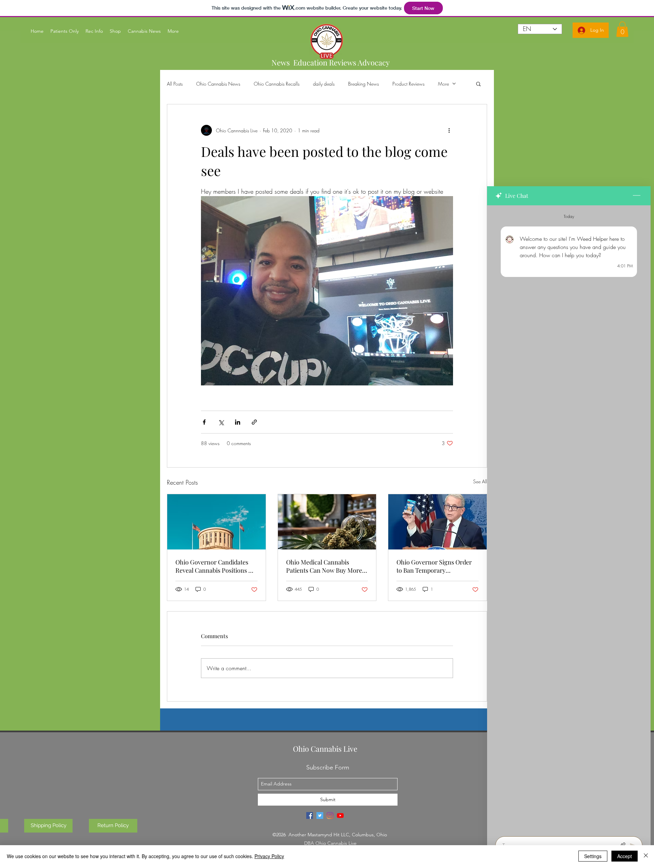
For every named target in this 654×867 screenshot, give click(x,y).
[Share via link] (254, 422)
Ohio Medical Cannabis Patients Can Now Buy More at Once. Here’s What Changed (324, 566)
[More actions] (449, 130)
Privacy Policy (269, 856)
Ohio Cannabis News (218, 83)
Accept (624, 856)
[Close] (646, 856)
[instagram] (330, 815)
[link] (622, 29)
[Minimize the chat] (636, 195)
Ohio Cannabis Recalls (276, 83)
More (443, 83)
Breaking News (363, 83)
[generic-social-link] (309, 815)
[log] (569, 518)
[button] (478, 83)
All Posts (175, 83)
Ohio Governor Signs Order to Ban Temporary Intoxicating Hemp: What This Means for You (437, 566)
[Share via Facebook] (204, 422)
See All (480, 481)
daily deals (323, 83)
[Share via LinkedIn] (237, 422)
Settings (593, 856)
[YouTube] (340, 815)
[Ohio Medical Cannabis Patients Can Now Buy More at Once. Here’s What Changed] (327, 521)
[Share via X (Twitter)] (221, 422)
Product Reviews (408, 83)
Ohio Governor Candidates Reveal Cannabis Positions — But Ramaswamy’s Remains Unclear (214, 566)
